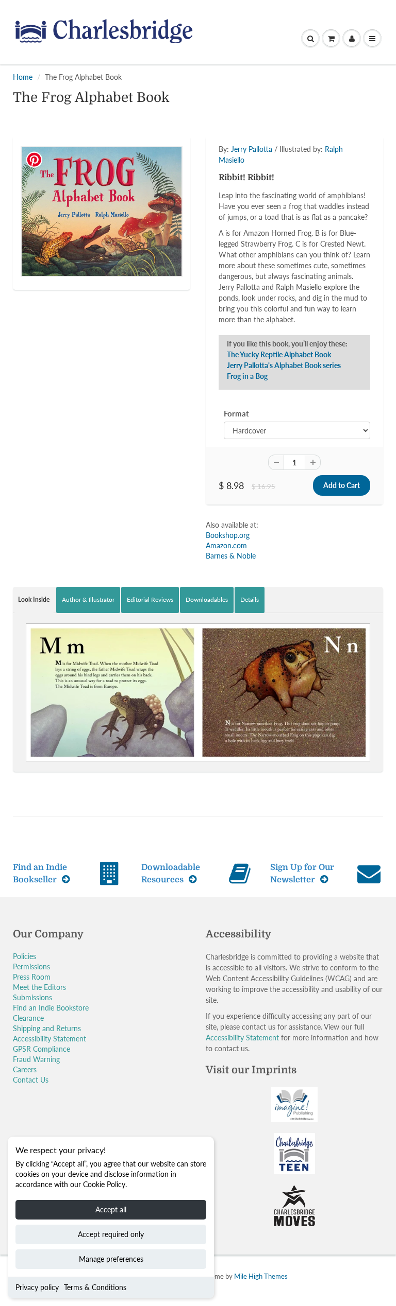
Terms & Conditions (95, 1287)
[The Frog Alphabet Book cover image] (102, 211)
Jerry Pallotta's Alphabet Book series (284, 365)
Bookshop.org (228, 535)
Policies (24, 956)
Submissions (32, 997)
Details (249, 599)
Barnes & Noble (231, 555)
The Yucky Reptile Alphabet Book (279, 354)
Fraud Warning (36, 1059)
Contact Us (30, 1079)
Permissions (31, 966)
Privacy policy (37, 1287)
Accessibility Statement (49, 1038)
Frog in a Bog (247, 376)
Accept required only (111, 1234)
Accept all (110, 1209)
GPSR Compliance (41, 1048)
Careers (25, 1069)
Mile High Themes (261, 1276)
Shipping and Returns (47, 1028)
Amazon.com (226, 545)
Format (236, 413)
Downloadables (207, 599)
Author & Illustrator (88, 599)
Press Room (32, 976)
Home (22, 77)
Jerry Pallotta (251, 149)
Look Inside (34, 599)
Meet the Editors (39, 987)
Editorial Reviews (150, 599)
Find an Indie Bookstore (51, 1007)
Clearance (28, 1018)
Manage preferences (111, 1259)
